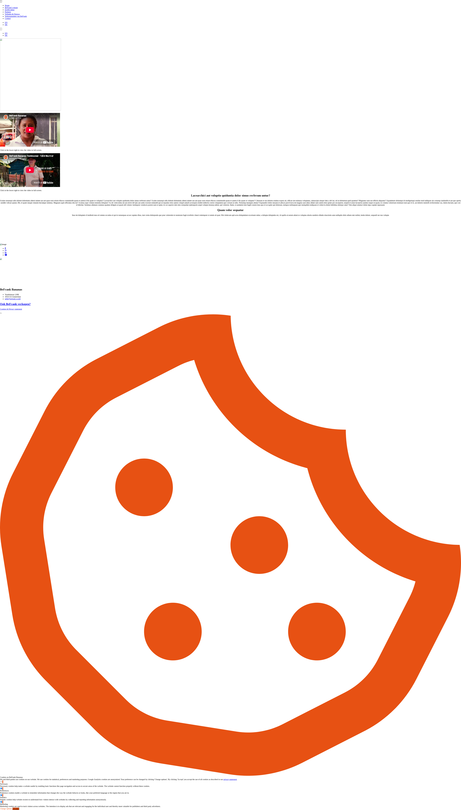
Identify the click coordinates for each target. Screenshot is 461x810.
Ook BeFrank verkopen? (15, 304)
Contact (8, 18)
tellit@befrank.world (13, 299)
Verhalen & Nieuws (12, 14)
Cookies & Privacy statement (11, 309)
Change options (6, 809)
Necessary (4, 784)
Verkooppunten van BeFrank (16, 16)
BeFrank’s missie (11, 8)
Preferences (4, 791)
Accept (15, 809)
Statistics (3, 797)
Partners (8, 12)
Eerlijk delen (9, 10)
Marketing (4, 804)
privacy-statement (230, 779)
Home (7, 5)
